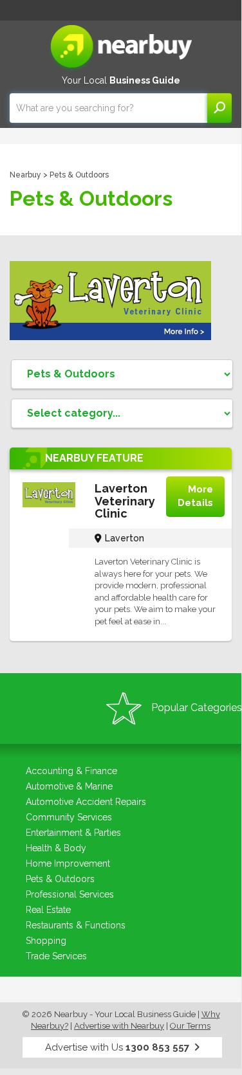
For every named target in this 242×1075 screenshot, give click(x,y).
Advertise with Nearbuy (119, 1026)
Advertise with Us (117, 1047)
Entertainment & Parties (73, 832)
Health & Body (56, 848)
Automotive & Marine (69, 786)
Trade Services (56, 956)
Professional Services (70, 894)
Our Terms (190, 1026)
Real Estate (48, 910)
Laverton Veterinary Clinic (125, 501)
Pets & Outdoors (60, 879)
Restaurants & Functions (76, 925)
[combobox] (108, 108)
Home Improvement (68, 863)
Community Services (69, 817)
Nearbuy (25, 174)
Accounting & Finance (71, 771)
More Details (195, 496)
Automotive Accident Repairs (86, 802)
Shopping (46, 940)
